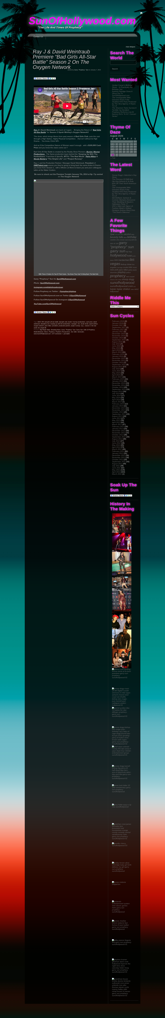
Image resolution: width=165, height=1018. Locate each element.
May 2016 (116, 348)
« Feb (112, 158)
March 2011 (117, 474)
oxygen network (39, 325)
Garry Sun (79, 329)
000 (43, 322)
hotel (129, 255)
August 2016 (117, 342)
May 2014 (116, 398)
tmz (134, 286)
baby (132, 234)
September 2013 (119, 414)
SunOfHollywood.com (82, 20)
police (128, 272)
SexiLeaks (80, 332)
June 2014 (116, 395)
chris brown (120, 240)
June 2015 (116, 371)
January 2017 (117, 331)
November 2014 (118, 385)
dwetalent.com (45, 324)
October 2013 (117, 412)
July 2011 (116, 466)
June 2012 (116, 443)
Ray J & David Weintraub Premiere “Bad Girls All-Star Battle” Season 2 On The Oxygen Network (64, 59)
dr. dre (116, 243)
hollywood (118, 255)
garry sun (117, 251)
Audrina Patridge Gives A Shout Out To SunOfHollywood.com (122, 93)
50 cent (117, 234)
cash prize (89, 322)
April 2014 (116, 400)
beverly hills (116, 237)
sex (116, 279)
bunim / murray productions (76, 322)
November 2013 (118, 410)
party (130, 270)
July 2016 (116, 344)
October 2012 (117, 435)
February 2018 (118, 321)
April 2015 (116, 375)
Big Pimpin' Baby (45, 329)
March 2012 (117, 449)
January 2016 (117, 356)
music (135, 267)
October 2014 (117, 387)
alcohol (127, 234)
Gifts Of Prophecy (89, 329)
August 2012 (117, 439)
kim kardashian (121, 260)
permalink (67, 333)
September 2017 (119, 327)
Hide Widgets (130, 47)
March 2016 (117, 352)
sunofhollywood (122, 283)
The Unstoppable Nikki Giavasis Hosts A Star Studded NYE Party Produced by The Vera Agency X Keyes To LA (124, 102)
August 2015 (117, 367)
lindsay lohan (126, 264)
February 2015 (118, 379)
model (125, 267)
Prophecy (52, 332)
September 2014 (119, 389)
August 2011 (117, 464)
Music (46, 332)
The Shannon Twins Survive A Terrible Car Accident (124, 109)
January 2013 (117, 429)
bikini (125, 237)
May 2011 (116, 470)
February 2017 (118, 329)
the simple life (42, 328)
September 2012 (119, 437)
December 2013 (118, 408)
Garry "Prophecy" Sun (81, 70)
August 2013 (117, 416)
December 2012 (118, 431)
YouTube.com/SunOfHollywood (47, 304)
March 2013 (117, 424)
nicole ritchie (84, 324)
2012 (121, 234)
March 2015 (117, 377)
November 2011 (118, 457)
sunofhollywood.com (121, 286)
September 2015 (119, 365)
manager (74, 324)
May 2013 (116, 420)
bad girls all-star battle (51, 322)
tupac (113, 289)
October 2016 (117, 338)
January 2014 (117, 406)
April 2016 (116, 350)
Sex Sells (74, 332)
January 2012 (117, 453)
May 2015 (116, 373)
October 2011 (117, 459)
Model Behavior (38, 332)
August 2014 (117, 391)
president (55, 325)
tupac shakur (123, 289)
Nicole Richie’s (40, 159)
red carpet (130, 277)
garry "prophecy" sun (122, 245)
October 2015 (117, 362)
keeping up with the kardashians (60, 324)
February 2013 (118, 426)
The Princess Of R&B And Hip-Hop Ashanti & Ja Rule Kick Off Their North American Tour (124, 182)
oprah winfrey (93, 324)
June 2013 (116, 418)
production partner (64, 325)
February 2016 (118, 354)
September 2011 (119, 462)
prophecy (118, 276)
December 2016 (118, 334)
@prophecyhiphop (68, 291)
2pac (112, 234)
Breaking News (56, 329)
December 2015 (118, 358)
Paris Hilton (91, 156)
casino (113, 240)
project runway (75, 325)
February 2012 (118, 451)
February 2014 (118, 404)
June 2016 (116, 346)
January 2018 (117, 323)
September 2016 (119, 340)
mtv (130, 267)
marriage (120, 267)
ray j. (82, 325)
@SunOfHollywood (77, 295)
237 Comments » (57, 333)
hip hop (129, 252)
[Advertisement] (82, 6)
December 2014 (118, 383)
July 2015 (116, 369)
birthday (131, 237)
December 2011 (118, 455)
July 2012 (116, 441)
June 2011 (116, 468)
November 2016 (118, 336)
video (132, 289)
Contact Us (38, 36)
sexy (119, 280)
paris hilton (123, 270)
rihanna (112, 279)
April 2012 (116, 447)
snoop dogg (128, 279)
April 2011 (116, 472)
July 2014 (116, 393)
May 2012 (116, 445)
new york (114, 270)
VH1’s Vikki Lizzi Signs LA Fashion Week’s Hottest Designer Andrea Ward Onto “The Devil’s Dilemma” (123, 209)
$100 (39, 322)
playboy (122, 272)
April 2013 (116, 422)
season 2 (88, 325)
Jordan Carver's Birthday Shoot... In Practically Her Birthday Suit (122, 87)
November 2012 (118, 433)
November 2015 (118, 360)
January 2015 (117, 381)
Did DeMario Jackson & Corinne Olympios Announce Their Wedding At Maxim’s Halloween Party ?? (123, 201)
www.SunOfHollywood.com (42, 333)
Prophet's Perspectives (63, 332)
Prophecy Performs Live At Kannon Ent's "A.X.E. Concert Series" (124, 114)
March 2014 (117, 402)
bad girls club (63, 322)
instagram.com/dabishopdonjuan (48, 287)
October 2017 (117, 325)
